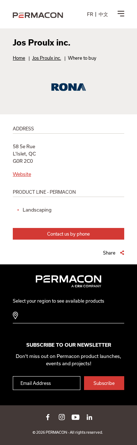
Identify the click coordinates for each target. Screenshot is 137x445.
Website (22, 174)
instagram (61, 417)
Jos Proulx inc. (46, 57)
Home (19, 57)
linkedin (89, 417)
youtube (75, 417)
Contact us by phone (68, 233)
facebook (47, 417)
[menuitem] (90, 14)
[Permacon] (38, 15)
